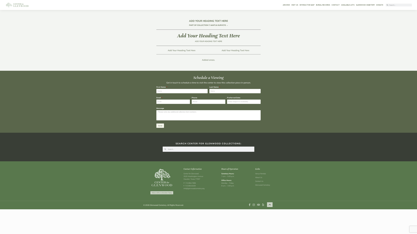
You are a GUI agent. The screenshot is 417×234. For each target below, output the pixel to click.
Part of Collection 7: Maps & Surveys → (208, 25)
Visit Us (294, 5)
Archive (286, 5)
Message (160, 108)
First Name (161, 87)
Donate (379, 5)
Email (158, 98)
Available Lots (347, 5)
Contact (336, 5)
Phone (194, 98)
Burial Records (323, 5)
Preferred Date (233, 98)
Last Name (214, 87)
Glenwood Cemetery (365, 5)
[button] (270, 204)
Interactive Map (307, 5)
